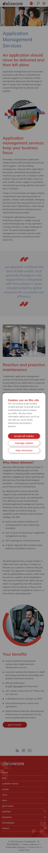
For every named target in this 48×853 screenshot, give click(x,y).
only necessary (24, 450)
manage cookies (24, 443)
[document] (24, 426)
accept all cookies (24, 436)
